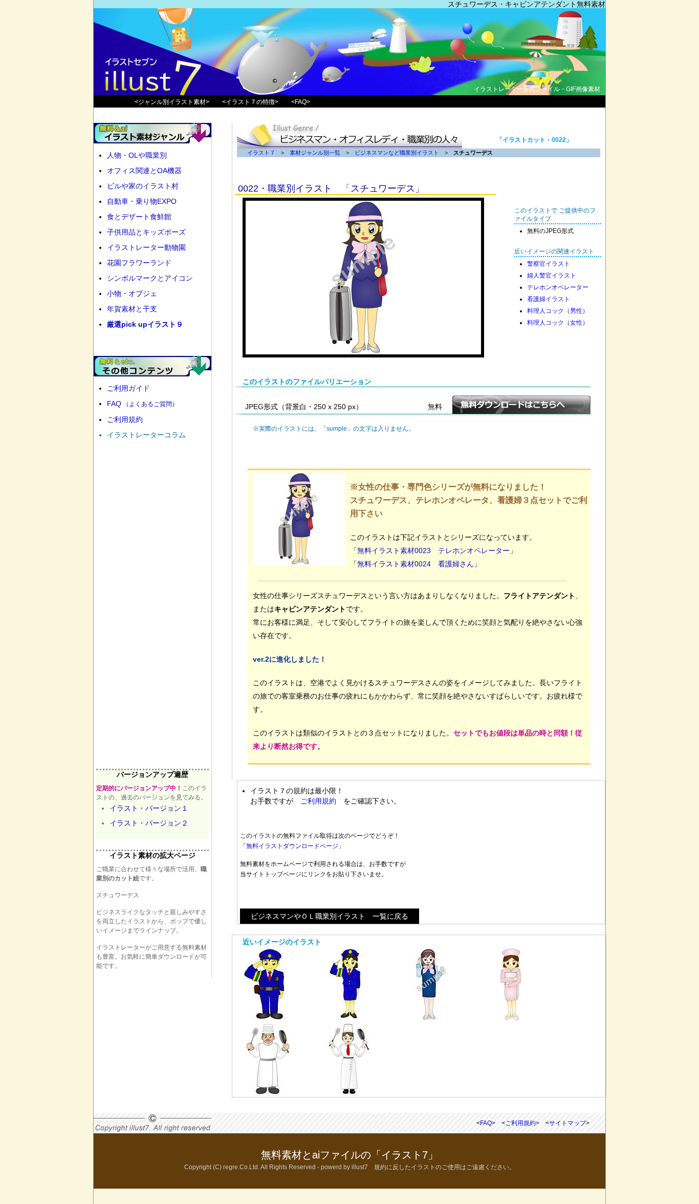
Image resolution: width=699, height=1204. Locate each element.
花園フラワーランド (139, 263)
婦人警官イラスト (551, 275)
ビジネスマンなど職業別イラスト (397, 153)
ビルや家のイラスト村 (143, 186)
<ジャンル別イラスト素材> (172, 101)
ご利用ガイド (128, 388)
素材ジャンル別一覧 (315, 153)
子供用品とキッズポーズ (146, 232)
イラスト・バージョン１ (149, 808)
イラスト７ (261, 153)
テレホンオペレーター (557, 287)
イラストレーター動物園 (146, 247)
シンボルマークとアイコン (150, 278)
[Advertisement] (509, 852)
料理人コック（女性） (557, 322)
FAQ (142, 403)
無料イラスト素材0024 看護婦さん (415, 564)
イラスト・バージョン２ (149, 823)
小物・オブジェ (132, 293)
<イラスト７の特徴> (250, 101)
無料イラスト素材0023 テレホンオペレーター (433, 550)
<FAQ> (300, 101)
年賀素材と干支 (132, 309)
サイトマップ (567, 1123)
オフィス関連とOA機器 (144, 170)
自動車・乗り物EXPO (142, 201)
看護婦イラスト (548, 299)
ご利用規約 (318, 801)
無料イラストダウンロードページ (292, 846)
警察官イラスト (548, 263)
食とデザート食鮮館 (139, 217)
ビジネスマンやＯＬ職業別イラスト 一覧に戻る (329, 916)
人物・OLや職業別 (137, 155)
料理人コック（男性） (557, 310)
